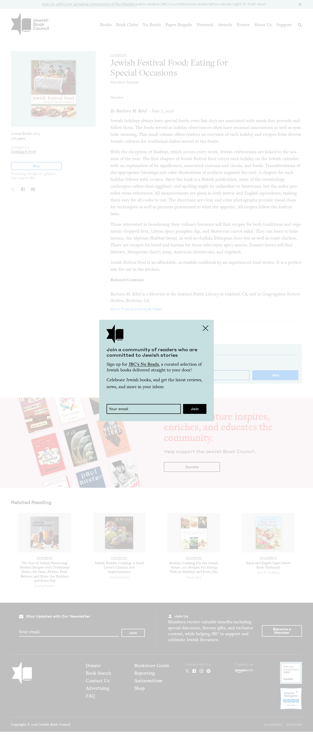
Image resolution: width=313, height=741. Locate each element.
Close (205, 328)
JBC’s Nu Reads (144, 364)
